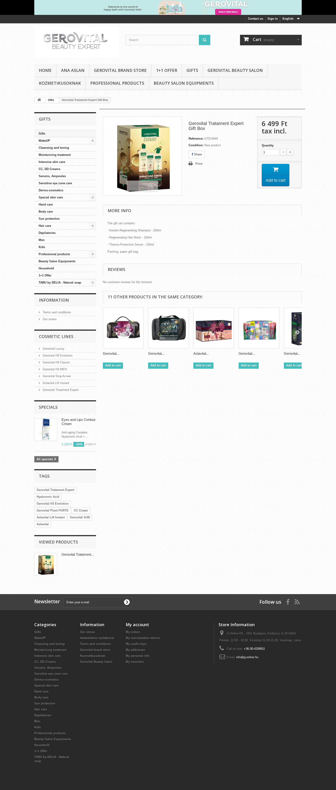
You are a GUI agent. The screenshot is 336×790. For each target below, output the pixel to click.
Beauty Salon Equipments (184, 83)
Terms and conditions (56, 312)
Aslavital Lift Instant (55, 383)
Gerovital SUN (80, 517)
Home (45, 70)
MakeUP (44, 140)
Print (198, 163)
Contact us (255, 18)
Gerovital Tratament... (77, 554)
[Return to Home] (39, 100)
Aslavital (43, 524)
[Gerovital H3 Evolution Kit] (123, 328)
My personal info (137, 655)
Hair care (45, 225)
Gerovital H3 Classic (56, 362)
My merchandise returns (143, 638)
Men (42, 240)
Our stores (49, 319)
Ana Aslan (73, 70)
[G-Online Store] (76, 42)
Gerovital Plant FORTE (53, 510)
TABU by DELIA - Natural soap (60, 282)
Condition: (196, 145)
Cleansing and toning (54, 147)
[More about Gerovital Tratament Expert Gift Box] (45, 564)
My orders (133, 632)
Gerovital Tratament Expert (55, 490)
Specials (48, 407)
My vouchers (135, 661)
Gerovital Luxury (53, 348)
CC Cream (81, 510)
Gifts (192, 70)
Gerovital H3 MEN (54, 369)
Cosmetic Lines (56, 336)
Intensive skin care (52, 162)
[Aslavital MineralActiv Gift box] (213, 328)
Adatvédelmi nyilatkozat (97, 638)
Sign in (272, 18)
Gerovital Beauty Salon (235, 70)
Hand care (46, 204)
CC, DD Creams (49, 169)
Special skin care (51, 197)
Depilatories (47, 233)
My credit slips (136, 644)
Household (46, 268)
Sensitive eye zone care (55, 183)
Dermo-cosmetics (51, 190)
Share (197, 154)
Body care (46, 211)
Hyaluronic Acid (48, 496)
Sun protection (49, 218)
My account (137, 624)
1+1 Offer (166, 70)
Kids (42, 247)
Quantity (268, 145)
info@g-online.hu (247, 657)
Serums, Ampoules (52, 176)
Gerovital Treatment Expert (60, 390)
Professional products (117, 83)
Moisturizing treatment (55, 155)
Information (54, 300)
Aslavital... (201, 353)
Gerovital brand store (120, 70)
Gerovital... (111, 353)
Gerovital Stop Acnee (56, 376)
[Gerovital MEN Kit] (168, 328)
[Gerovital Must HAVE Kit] (259, 328)
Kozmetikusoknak (60, 83)
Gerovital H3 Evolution (57, 355)
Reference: (196, 138)
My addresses (135, 650)
